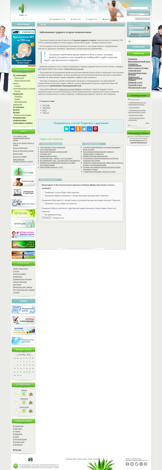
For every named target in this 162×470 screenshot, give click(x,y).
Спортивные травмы (23, 123)
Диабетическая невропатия (95, 156)
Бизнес (107, 19)
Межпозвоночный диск (139, 61)
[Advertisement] (83, 233)
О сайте (90, 459)
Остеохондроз (19, 75)
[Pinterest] (95, 129)
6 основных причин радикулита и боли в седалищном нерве (100, 159)
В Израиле (17, 434)
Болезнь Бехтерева (22, 115)
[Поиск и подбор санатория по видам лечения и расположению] (17, 412)
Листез (17, 91)
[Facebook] (127, 465)
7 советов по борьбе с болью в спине (99, 171)
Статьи (16, 271)
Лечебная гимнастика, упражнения (136, 119)
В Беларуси (18, 444)
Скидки (16, 292)
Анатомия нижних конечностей (53, 151)
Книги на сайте (19, 274)
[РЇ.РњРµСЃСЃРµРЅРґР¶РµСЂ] (66, 129)
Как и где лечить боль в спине (23, 144)
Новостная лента (20, 268)
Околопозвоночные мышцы (137, 74)
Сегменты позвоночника (135, 65)
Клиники (90, 19)
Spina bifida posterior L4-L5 (51, 167)
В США (16, 436)
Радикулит (18, 94)
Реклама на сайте (71, 459)
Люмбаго (18, 96)
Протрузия (19, 78)
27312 (63, 19)
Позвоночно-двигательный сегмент (135, 78)
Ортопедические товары (24, 290)
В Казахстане (18, 442)
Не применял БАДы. (53, 214)
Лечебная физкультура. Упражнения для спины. (137, 104)
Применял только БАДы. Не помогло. (61, 203)
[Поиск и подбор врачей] (17, 395)
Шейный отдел (135, 82)
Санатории (24, 407)
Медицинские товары (22, 287)
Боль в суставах (20, 156)
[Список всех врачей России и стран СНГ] (24, 395)
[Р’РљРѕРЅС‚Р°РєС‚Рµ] (72, 129)
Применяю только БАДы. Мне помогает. (62, 192)
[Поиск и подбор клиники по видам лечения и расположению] (17, 404)
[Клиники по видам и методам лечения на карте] (31, 404)
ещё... (148, 123)
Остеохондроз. (134, 107)
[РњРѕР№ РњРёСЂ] (89, 129)
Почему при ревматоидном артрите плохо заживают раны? (102, 168)
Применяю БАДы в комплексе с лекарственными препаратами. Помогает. (77, 195)
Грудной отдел (135, 85)
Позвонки (132, 59)
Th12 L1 (45, 112)
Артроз (16, 109)
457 (96, 19)
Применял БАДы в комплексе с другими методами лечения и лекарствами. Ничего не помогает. (79, 210)
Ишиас (17, 99)
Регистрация (145, 36)
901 (112, 19)
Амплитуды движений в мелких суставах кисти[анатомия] (57, 164)
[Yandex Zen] (145, 465)
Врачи (75, 19)
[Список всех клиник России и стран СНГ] (24, 404)
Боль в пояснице (20, 148)
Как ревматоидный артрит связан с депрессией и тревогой (98, 152)
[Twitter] (136, 465)
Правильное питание (22, 279)
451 (79, 19)
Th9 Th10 (46, 108)
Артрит (16, 112)
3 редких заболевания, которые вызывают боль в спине (102, 148)
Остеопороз (18, 107)
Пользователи (56, 19)
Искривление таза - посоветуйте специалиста (60, 160)
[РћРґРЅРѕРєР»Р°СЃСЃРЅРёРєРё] (78, 129)
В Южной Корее (20, 439)
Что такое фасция (48, 149)
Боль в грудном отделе (23, 151)
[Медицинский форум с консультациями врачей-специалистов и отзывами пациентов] (23, 313)
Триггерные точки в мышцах (52, 147)
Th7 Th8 (45, 105)
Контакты (96, 459)
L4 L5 (44, 110)
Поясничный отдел (137, 87)
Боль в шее (18, 153)
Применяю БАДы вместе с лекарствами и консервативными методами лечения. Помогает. (81, 200)
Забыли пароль (134, 36)
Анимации (17, 276)
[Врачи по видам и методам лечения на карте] (31, 395)
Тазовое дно (45, 154)
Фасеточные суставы (138, 68)
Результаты (59, 218)
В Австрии (17, 428)
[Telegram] (84, 129)
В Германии (18, 426)
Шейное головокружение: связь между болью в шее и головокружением (103, 164)
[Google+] (141, 465)
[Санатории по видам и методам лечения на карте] (31, 412)
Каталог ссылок (82, 459)
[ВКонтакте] (132, 465)
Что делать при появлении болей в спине (21, 138)
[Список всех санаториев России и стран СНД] (24, 412)
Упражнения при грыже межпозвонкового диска (137, 111)
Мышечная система (48, 156)
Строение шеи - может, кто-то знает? (56, 158)
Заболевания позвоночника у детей (23, 160)
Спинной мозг (134, 70)
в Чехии (16, 431)
